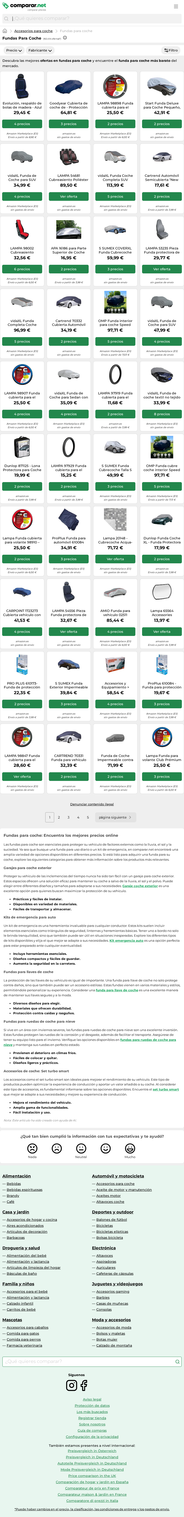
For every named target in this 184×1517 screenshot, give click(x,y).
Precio (11, 50)
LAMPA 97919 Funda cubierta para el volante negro (115, 395)
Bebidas (14, 1184)
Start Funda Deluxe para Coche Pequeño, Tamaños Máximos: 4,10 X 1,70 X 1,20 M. (162, 105)
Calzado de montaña (114, 1345)
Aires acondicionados (25, 1225)
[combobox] (96, 18)
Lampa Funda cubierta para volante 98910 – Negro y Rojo (22, 540)
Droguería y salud (21, 1248)
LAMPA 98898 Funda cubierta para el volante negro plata (115, 105)
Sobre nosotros (92, 1424)
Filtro (173, 50)
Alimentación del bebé (26, 1255)
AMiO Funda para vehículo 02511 (115, 613)
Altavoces (104, 1255)
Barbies (102, 1297)
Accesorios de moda (113, 1327)
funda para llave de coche (117, 990)
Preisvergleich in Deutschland (92, 1457)
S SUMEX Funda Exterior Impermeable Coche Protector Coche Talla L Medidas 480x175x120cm (69, 685)
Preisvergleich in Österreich (92, 1451)
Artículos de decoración (27, 1231)
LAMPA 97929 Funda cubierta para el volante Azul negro (68, 468)
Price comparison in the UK (92, 1476)
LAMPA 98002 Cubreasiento (22, 250)
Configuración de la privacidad (92, 1437)
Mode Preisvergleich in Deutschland (92, 1469)
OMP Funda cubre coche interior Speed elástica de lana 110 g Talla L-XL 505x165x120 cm (161, 468)
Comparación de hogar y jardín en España (92, 1482)
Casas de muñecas (112, 1303)
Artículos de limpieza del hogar (34, 1267)
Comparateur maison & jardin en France (92, 1494)
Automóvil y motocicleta (118, 1176)
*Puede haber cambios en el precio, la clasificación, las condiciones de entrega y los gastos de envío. (92, 1509)
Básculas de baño (22, 1273)
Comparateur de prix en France (92, 1488)
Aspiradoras (106, 1261)
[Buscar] (6, 18)
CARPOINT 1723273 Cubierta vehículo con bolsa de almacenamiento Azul (22, 613)
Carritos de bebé (21, 1309)
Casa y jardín (15, 1212)
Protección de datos (92, 1405)
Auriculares (105, 1267)
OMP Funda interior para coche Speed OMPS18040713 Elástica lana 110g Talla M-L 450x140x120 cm (115, 323)
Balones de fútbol (111, 1219)
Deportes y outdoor (112, 1212)
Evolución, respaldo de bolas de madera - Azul (22, 105)
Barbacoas (16, 1237)
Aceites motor (108, 1196)
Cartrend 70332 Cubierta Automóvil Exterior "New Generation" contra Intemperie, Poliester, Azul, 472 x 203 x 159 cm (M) (68, 323)
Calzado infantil (20, 1303)
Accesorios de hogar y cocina (32, 1219)
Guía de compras (92, 1430)
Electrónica (104, 1248)
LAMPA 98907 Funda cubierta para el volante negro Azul (22, 395)
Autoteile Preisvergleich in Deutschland (92, 1463)
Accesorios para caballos (27, 1327)
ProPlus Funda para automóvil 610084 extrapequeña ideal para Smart (69, 540)
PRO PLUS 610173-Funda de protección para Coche (22, 685)
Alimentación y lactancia (28, 1261)
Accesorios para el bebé (27, 1291)
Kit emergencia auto (126, 940)
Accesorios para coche (33, 31)
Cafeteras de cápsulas (114, 1273)
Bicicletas (104, 1225)
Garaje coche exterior (140, 886)
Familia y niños (18, 1283)
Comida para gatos (23, 1333)
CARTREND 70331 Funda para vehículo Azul (68, 758)
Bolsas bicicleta (109, 1237)
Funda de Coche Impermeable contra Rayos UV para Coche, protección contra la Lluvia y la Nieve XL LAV (115, 758)
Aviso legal (92, 1399)
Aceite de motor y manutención (124, 1190)
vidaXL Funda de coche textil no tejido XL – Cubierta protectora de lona (162, 395)
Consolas (104, 1309)
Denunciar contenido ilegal (92, 804)
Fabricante (38, 50)
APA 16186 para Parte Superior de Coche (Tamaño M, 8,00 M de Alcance (68, 250)
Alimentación (16, 1176)
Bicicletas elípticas (112, 1231)
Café (10, 1202)
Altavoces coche (110, 1202)
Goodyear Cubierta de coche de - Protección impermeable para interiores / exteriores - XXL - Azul (68, 105)
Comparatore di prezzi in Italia (92, 1501)
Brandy (13, 1196)
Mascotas (12, 1319)
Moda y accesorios (111, 1319)
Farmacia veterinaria (24, 1345)
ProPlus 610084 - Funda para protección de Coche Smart (162, 685)
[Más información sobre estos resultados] (65, 38)
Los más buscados (92, 1412)
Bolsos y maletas (110, 1333)
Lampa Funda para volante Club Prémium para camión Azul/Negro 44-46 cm (161, 758)
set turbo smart (166, 1089)
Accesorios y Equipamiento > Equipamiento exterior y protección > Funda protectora (115, 685)
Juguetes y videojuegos (117, 1283)
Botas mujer (106, 1339)
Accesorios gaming (112, 1291)
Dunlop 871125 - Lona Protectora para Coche (22, 468)
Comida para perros (24, 1339)
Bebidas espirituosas (24, 1190)
